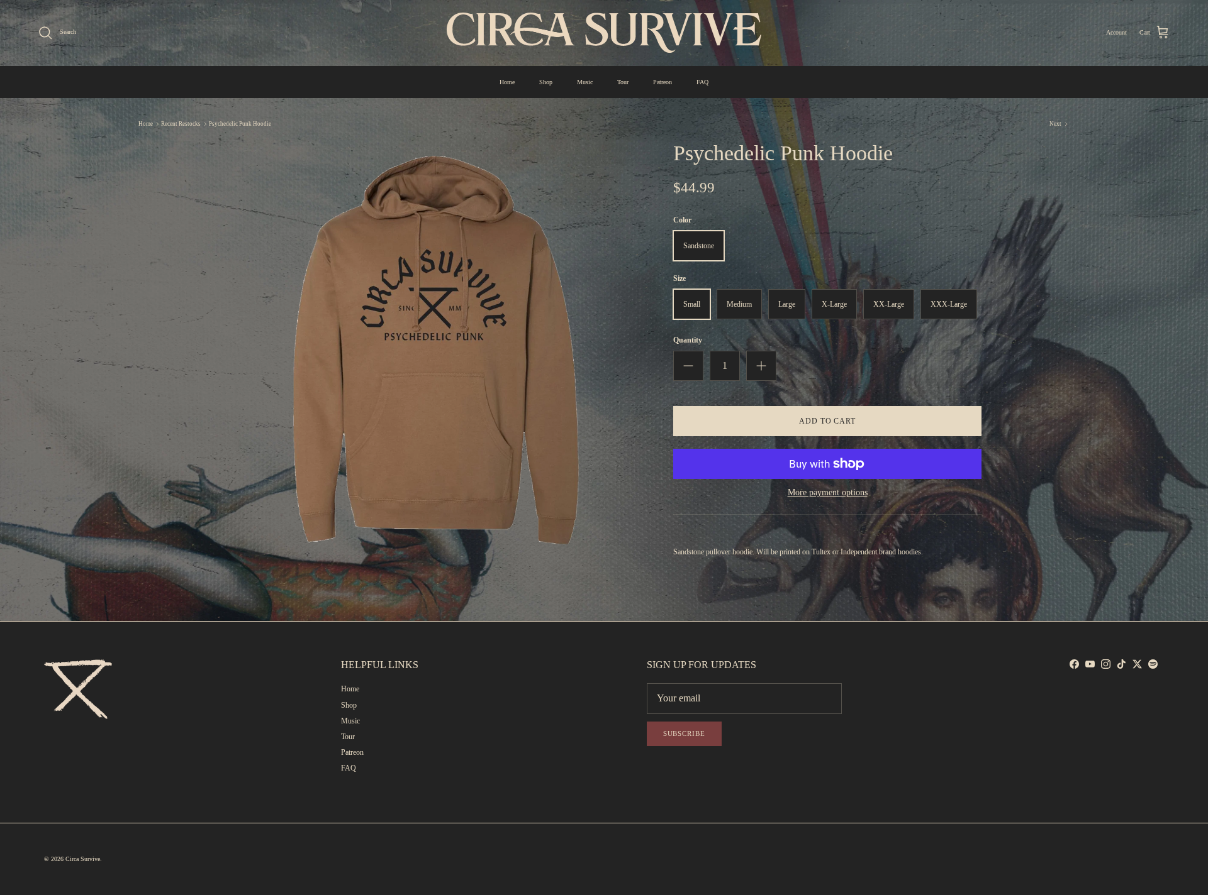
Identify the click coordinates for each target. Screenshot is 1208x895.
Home (507, 82)
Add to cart (827, 421)
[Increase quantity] (761, 366)
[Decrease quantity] (688, 366)
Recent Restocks (181, 124)
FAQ (702, 82)
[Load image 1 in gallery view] (436, 350)
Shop (545, 82)
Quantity (687, 340)
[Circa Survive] (604, 33)
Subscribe (684, 733)
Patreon (662, 82)
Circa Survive (82, 858)
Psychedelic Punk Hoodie (240, 124)
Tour (623, 82)
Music (585, 82)
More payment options (828, 492)
